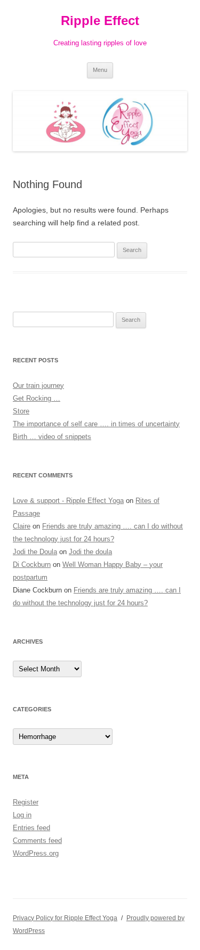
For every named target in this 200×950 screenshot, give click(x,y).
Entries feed (31, 828)
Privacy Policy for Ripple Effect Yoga (65, 918)
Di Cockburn (32, 565)
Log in (22, 815)
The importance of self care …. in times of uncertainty (96, 424)
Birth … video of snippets (52, 437)
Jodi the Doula (35, 552)
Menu (100, 70)
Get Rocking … (36, 398)
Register (25, 802)
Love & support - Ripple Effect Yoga (68, 501)
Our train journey (38, 385)
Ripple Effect (100, 20)
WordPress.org (36, 853)
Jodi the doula (90, 552)
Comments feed (37, 841)
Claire (21, 526)
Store (21, 411)
